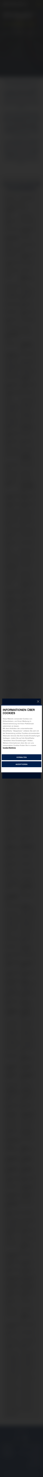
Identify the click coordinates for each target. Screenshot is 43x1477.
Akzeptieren (21, 764)
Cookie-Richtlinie (9, 748)
